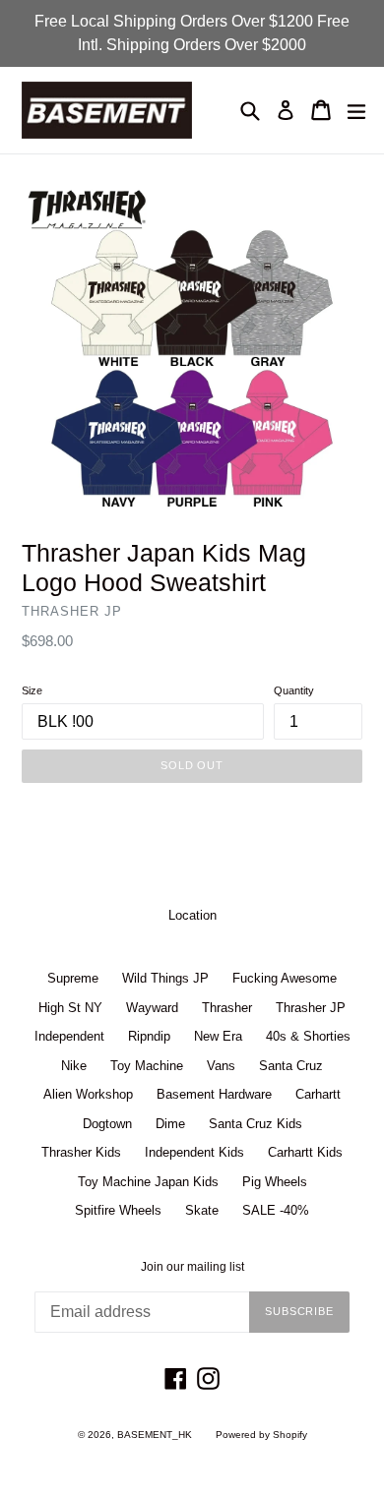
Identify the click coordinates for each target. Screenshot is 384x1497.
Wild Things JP (165, 978)
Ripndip (149, 1036)
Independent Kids (194, 1152)
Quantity (294, 690)
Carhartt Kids (305, 1152)
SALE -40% (275, 1210)
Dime (170, 1123)
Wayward (152, 1007)
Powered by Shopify (261, 1434)
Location (192, 915)
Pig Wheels (274, 1181)
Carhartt (318, 1094)
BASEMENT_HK (154, 1434)
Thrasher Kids (81, 1152)
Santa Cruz (291, 1065)
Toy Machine (146, 1065)
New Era (218, 1036)
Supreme (72, 978)
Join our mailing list (192, 1267)
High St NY (70, 1007)
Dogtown (107, 1123)
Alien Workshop (88, 1094)
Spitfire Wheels (118, 1210)
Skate (202, 1210)
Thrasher (227, 1007)
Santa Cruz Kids (255, 1123)
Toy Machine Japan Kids (148, 1181)
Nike (74, 1065)
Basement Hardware (214, 1094)
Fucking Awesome (284, 978)
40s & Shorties (308, 1036)
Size (32, 690)
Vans (221, 1065)
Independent (69, 1036)
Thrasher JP (311, 1007)
